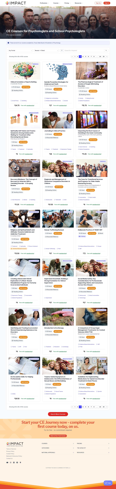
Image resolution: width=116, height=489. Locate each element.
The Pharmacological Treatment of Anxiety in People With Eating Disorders (90, 84)
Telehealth (58, 199)
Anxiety (81, 98)
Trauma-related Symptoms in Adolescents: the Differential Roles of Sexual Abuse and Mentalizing (58, 379)
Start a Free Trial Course (58, 436)
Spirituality (30, 149)
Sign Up (98, 3)
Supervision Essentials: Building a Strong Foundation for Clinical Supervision (56, 281)
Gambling (24, 100)
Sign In (107, 3)
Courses (55, 3)
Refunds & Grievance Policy (14, 456)
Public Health (92, 197)
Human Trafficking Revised (54, 230)
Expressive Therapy (66, 149)
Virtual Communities (94, 295)
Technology (82, 297)
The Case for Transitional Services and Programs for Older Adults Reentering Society (90, 181)
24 (100, 56)
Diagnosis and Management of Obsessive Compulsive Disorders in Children (57, 181)
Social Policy (15, 100)
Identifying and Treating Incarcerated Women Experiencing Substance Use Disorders (24, 330)
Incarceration (82, 197)
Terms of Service (11, 449)
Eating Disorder (90, 98)
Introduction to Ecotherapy (54, 328)
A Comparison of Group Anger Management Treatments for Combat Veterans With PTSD (91, 330)
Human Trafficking (50, 248)
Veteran (25, 199)
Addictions (35, 64)
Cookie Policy (10, 453)
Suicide (66, 100)
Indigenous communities (52, 98)
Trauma (14, 149)
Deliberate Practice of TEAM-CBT (90, 230)
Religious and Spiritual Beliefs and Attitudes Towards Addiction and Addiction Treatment (23, 232)
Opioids (100, 391)
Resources (78, 3)
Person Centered (33, 246)
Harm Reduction (16, 199)
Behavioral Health (67, 64)
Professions (43, 3)
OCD (65, 199)
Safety (13, 393)
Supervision (49, 297)
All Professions (68, 212)
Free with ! (27, 105)
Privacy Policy (10, 451)
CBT (80, 248)
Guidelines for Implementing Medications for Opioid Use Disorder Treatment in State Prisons (91, 379)
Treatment (21, 149)
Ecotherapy (65, 346)
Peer (59, 248)
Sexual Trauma (59, 391)
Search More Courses (58, 414)
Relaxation (57, 346)
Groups (99, 246)
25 (103, 56)
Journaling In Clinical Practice (54, 131)
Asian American (83, 146)
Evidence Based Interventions (53, 100)
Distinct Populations (84, 100)
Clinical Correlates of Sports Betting (23, 82)
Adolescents (49, 199)
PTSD (81, 346)
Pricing (67, 3)
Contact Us (9, 458)
